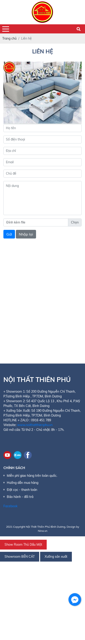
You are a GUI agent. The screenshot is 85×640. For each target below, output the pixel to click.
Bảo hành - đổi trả (20, 497)
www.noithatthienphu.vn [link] (35, 425)
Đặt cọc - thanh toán (22, 490)
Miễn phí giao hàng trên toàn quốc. (32, 476)
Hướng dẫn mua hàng (22, 483)
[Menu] (5, 29)
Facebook (10, 506)
